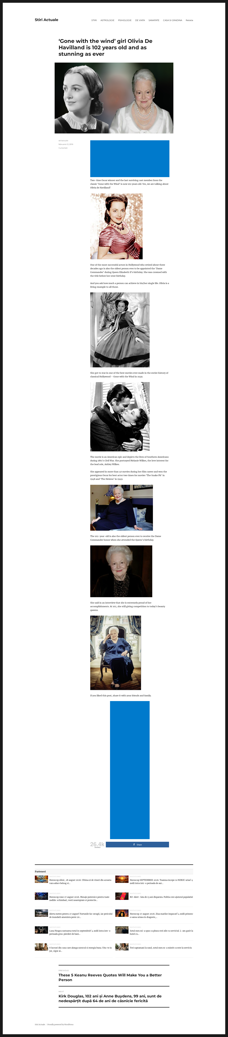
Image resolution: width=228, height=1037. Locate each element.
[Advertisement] (130, 159)
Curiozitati (63, 148)
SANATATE (154, 20)
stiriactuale (63, 141)
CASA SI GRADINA (172, 20)
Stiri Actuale (46, 19)
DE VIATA (140, 20)
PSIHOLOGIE (125, 20)
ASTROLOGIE (107, 20)
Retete (189, 20)
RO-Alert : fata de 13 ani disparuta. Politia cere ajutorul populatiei (161, 897)
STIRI (94, 20)
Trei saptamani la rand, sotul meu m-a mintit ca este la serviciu (161, 948)
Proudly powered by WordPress (60, 1024)
